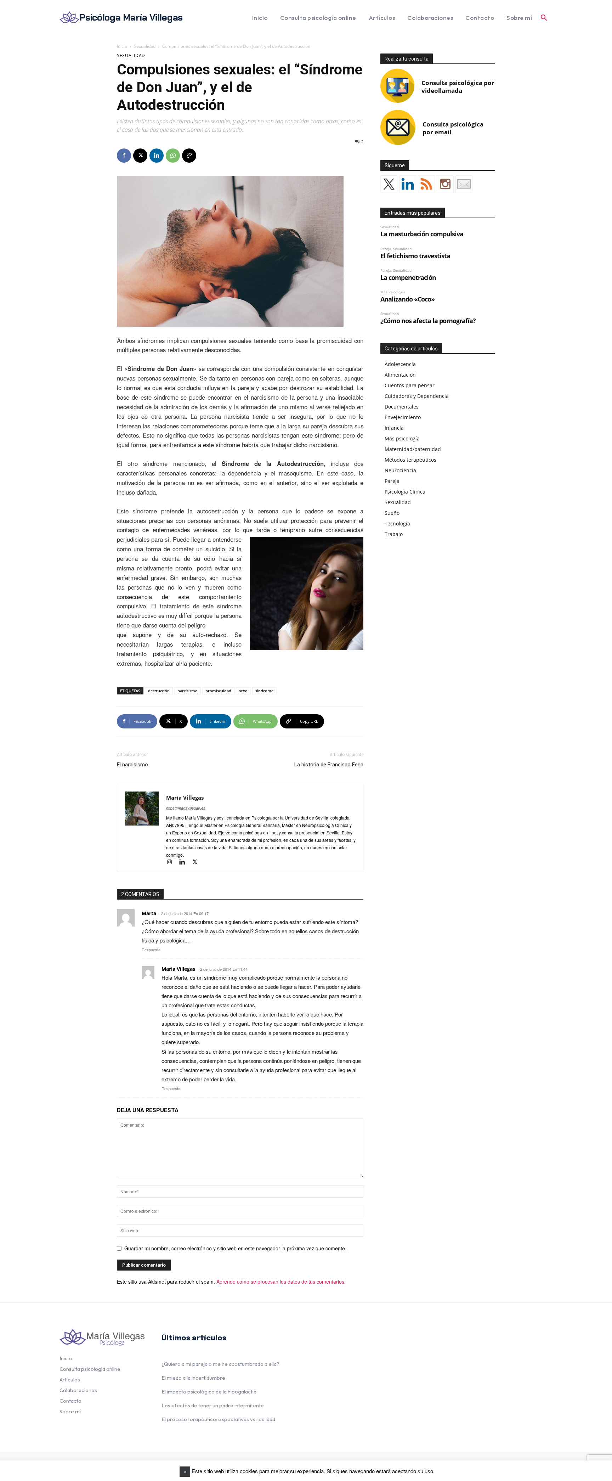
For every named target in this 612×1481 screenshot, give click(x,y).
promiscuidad (218, 690)
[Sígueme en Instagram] (445, 183)
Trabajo (394, 534)
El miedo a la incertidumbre (193, 1377)
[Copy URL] (189, 155)
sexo (243, 690)
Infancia (394, 427)
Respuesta (151, 949)
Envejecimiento (403, 417)
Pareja (392, 481)
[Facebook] (124, 155)
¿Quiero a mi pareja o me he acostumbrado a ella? (220, 1364)
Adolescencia (400, 364)
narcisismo (187, 690)
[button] (544, 17)
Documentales (402, 406)
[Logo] (102, 1337)
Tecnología (397, 523)
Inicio (122, 46)
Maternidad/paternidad (413, 449)
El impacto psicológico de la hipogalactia (209, 1391)
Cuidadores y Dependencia (417, 396)
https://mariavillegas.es (185, 808)
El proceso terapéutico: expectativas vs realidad (218, 1419)
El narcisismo (132, 764)
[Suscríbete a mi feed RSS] (426, 183)
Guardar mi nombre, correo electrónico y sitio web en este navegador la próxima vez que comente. (235, 1248)
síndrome (264, 690)
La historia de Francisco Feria (328, 764)
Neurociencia (400, 470)
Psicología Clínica (405, 491)
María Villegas (185, 797)
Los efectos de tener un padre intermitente (213, 1405)
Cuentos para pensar (410, 385)
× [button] (185, 1471)
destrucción (159, 690)
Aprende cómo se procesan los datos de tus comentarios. (281, 1281)
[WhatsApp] (173, 155)
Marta (149, 913)
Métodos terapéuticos (410, 459)
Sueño (392, 512)
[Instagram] (172, 862)
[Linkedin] (156, 155)
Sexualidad (144, 46)
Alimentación (400, 374)
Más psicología (402, 438)
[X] (140, 155)
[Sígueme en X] (388, 183)
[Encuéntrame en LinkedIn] (407, 183)
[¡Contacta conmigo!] (463, 183)
